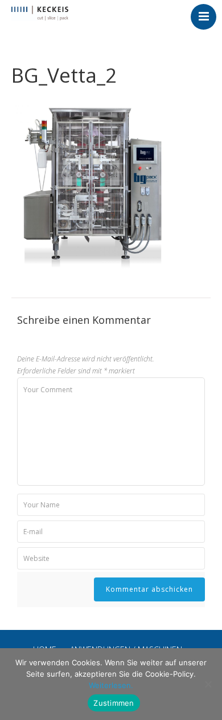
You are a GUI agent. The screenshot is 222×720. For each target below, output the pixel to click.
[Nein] (207, 684)
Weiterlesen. (111, 685)
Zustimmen (113, 702)
